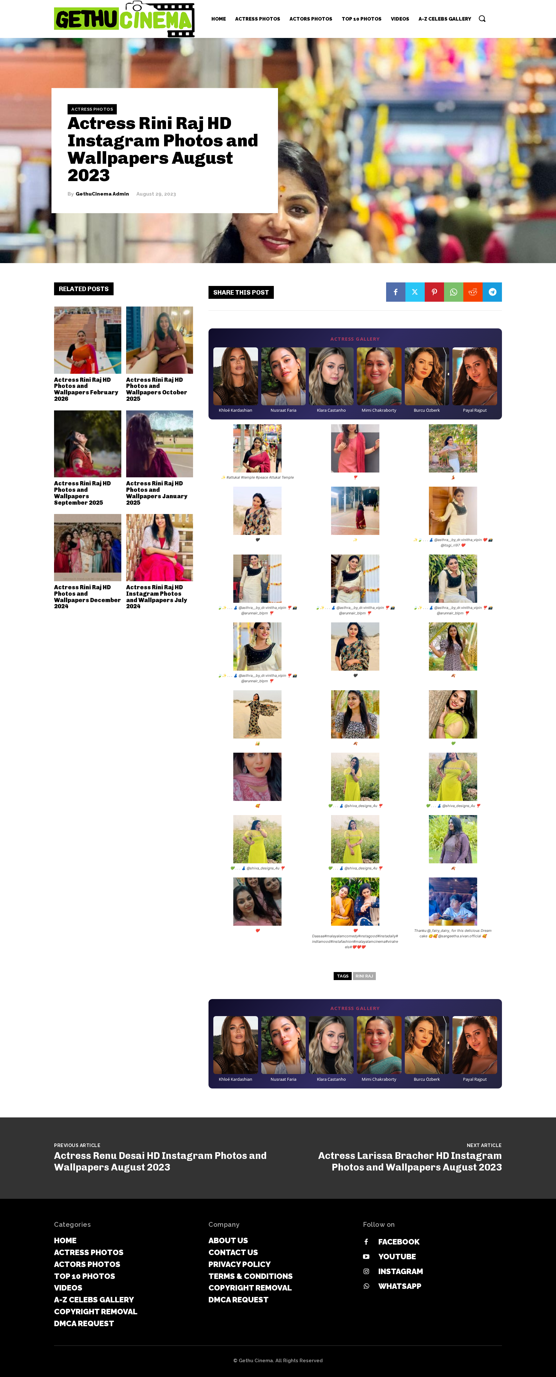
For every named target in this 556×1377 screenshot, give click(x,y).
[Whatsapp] (366, 1286)
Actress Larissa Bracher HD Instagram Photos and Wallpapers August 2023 (410, 1161)
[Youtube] (366, 1257)
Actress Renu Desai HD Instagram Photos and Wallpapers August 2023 (160, 1161)
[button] (482, 18)
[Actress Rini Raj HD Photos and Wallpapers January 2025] (159, 444)
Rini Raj (364, 976)
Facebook (399, 1241)
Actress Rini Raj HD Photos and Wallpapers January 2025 (156, 493)
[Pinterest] (434, 292)
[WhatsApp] (453, 292)
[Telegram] (492, 292)
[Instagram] (366, 1272)
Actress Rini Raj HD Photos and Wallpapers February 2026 (86, 389)
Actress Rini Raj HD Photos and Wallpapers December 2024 (87, 597)
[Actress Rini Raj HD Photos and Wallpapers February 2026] (87, 340)
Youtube (397, 1256)
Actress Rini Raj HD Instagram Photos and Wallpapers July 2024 (156, 597)
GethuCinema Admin (102, 194)
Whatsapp (400, 1286)
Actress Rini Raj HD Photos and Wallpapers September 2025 (82, 493)
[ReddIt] (473, 292)
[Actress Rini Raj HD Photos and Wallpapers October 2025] (159, 340)
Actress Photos (92, 109)
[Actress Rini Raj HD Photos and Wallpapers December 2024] (87, 547)
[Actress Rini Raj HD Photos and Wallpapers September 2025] (87, 444)
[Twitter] (415, 292)
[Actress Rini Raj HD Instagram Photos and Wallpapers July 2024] (159, 547)
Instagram (400, 1271)
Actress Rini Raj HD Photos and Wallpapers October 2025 (156, 389)
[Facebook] (395, 292)
